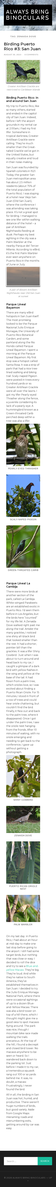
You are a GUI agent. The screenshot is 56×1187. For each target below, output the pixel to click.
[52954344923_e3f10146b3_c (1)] (23, 819)
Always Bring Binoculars (29, 1178)
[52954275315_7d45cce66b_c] (23, 908)
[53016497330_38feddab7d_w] (23, 495)
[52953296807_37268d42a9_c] (23, 776)
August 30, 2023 (12, 54)
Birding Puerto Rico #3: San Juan (22, 47)
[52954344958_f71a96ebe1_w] (23, 445)
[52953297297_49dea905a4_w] (23, 546)
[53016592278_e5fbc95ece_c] (23, 862)
